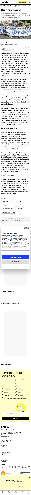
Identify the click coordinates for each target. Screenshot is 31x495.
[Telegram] (6, 467)
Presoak (20, 208)
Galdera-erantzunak (5, 444)
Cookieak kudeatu (21, 252)
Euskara (24, 5)
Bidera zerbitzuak (4, 460)
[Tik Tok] (25, 467)
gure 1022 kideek (11, 235)
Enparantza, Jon (19, 201)
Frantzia (15, 205)
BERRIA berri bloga (5, 441)
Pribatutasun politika (5, 452)
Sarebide (3, 446)
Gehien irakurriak (7, 291)
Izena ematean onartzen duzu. (15, 398)
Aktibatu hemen (14, 220)
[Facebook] (12, 467)
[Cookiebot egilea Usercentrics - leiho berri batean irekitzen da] (22, 228)
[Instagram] (15, 467)
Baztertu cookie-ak (15, 266)
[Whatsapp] (2, 467)
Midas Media (3, 461)
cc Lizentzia (3, 454)
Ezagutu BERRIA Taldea (6, 440)
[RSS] (22, 467)
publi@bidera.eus (10, 434)
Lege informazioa (4, 450)
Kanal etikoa (3, 455)
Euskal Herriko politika (8, 208)
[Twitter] (9, 467)
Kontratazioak (4, 445)
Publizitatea (3, 442)
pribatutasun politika (15, 398)
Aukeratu (14, 261)
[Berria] (5, 427)
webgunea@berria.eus (11, 433)
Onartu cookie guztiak (15, 257)
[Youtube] (19, 467)
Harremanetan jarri (5, 436)
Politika (18, 5)
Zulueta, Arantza (7, 201)
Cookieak (3, 453)
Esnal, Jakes (6, 205)
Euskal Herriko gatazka (9, 212)
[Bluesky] (29, 467)
